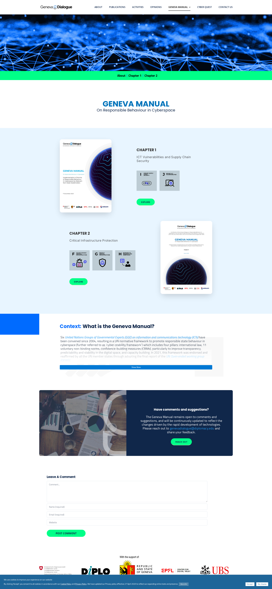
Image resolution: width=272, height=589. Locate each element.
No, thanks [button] (262, 584)
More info (183, 584)
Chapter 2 (150, 75)
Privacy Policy (81, 583)
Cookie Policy (65, 583)
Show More (136, 367)
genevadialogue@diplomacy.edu (192, 428)
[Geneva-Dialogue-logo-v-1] (56, 7)
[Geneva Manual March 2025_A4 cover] (186, 222)
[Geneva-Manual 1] (85, 141)
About (121, 75)
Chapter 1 (134, 75)
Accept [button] (250, 584)
